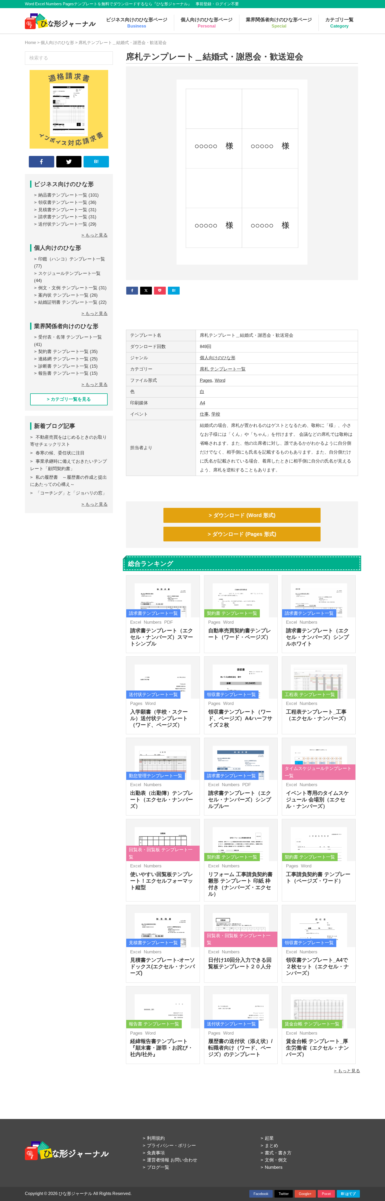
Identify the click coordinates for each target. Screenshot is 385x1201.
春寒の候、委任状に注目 (60, 452)
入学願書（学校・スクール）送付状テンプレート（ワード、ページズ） (159, 718)
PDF (168, 622)
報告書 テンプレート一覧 (63, 373)
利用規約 (156, 1138)
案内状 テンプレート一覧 (63, 295)
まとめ (271, 1145)
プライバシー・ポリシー (171, 1145)
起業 (269, 1138)
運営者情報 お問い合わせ (172, 1159)
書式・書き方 (278, 1152)
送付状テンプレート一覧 (62, 224)
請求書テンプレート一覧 (62, 216)
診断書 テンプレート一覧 (63, 366)
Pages (206, 380)
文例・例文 (276, 1159)
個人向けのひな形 (217, 357)
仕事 (204, 414)
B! (96, 161)
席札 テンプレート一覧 (223, 369)
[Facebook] (132, 290)
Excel (135, 622)
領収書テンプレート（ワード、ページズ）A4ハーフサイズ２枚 (240, 718)
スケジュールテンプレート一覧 (69, 273)
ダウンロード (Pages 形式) (244, 534)
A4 (202, 402)
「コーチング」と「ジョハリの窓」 (71, 493)
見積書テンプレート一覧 (62, 209)
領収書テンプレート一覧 (62, 202)
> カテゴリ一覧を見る (69, 399)
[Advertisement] (242, 310)
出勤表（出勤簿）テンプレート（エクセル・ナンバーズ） (161, 799)
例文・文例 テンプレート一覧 (67, 287)
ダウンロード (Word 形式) (244, 515)
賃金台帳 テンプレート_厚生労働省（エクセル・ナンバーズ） (317, 1047)
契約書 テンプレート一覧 (63, 351)
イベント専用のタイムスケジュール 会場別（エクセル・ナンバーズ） (317, 799)
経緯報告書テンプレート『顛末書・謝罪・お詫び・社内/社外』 (161, 1047)
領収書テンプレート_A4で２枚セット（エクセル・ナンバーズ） (317, 966)
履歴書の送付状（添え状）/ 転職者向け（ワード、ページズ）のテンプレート (240, 1047)
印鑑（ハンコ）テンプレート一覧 (71, 259)
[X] (146, 290)
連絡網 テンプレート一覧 (63, 358)
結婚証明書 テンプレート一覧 (67, 302)
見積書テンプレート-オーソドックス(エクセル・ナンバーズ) (162, 966)
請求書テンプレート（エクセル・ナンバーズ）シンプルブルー (239, 799)
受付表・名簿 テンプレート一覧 (70, 337)
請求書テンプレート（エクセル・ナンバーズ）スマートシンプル (161, 637)
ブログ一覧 (158, 1167)
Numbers (153, 622)
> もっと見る (347, 1070)
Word (220, 380)
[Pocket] (160, 290)
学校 (215, 414)
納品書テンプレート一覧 (62, 195)
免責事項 (156, 1152)
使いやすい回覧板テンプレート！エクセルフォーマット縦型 (161, 880)
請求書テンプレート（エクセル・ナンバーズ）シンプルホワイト (317, 637)
